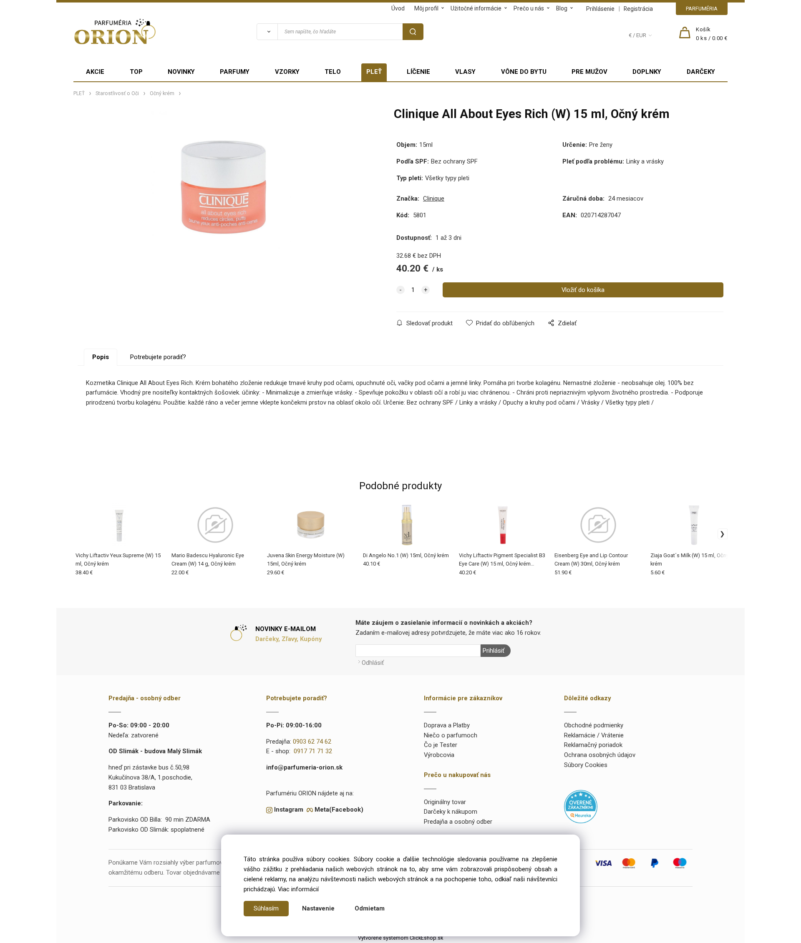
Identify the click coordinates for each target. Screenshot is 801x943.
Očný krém (162, 93)
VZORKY (287, 71)
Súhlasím (266, 908)
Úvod (398, 8)
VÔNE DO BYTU (524, 71)
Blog (561, 8)
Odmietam (370, 908)
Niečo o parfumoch (450, 735)
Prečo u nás (529, 8)
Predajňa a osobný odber (458, 821)
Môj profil (426, 8)
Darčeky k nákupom (450, 811)
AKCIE (95, 71)
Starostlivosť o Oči (117, 93)
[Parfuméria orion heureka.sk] (580, 806)
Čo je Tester (440, 745)
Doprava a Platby (447, 725)
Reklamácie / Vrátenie (594, 735)
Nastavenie (318, 908)
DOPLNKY (646, 71)
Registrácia (638, 8)
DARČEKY (701, 71)
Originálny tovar (445, 802)
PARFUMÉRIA (702, 8)
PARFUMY (234, 71)
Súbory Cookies (585, 765)
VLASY (465, 71)
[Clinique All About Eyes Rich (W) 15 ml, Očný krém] (220, 186)
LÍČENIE (418, 71)
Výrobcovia (439, 755)
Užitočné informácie (476, 8)
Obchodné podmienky (593, 725)
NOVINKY (181, 71)
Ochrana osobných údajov (599, 755)
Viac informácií (298, 889)
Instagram (288, 809)
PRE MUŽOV (589, 71)
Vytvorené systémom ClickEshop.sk (400, 938)
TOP (136, 71)
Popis (100, 357)
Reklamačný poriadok (593, 745)
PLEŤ (374, 71)
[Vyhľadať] (267, 31)
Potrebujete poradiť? (158, 357)
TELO (333, 71)
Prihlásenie (600, 8)
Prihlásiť (493, 650)
